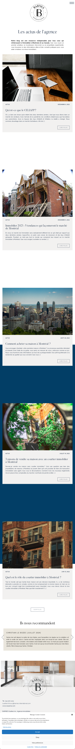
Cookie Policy (30, 747)
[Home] (38, 13)
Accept (37, 732)
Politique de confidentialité (41, 747)
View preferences (37, 743)
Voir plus (37, 609)
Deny (37, 737)
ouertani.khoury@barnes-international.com (16, 703)
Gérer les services (7, 727)
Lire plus (63, 127)
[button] (72, 715)
